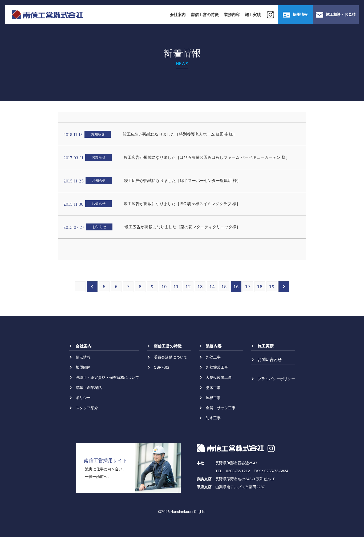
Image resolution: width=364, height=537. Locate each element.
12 (188, 286)
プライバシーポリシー (276, 379)
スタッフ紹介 (87, 408)
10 (164, 286)
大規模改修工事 (219, 377)
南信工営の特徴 (205, 14)
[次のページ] (283, 286)
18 (259, 286)
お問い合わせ (270, 359)
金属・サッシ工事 (221, 408)
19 (271, 286)
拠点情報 (83, 357)
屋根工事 (213, 398)
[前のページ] (92, 286)
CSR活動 (161, 367)
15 (224, 286)
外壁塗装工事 (217, 367)
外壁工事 (213, 357)
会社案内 (178, 14)
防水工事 (213, 418)
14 (212, 286)
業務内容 (232, 14)
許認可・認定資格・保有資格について (107, 377)
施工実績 (253, 14)
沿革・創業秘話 (89, 387)
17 (247, 286)
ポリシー (83, 398)
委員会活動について (170, 357)
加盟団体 (83, 367)
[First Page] (80, 286)
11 (176, 286)
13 (200, 286)
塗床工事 (213, 387)
